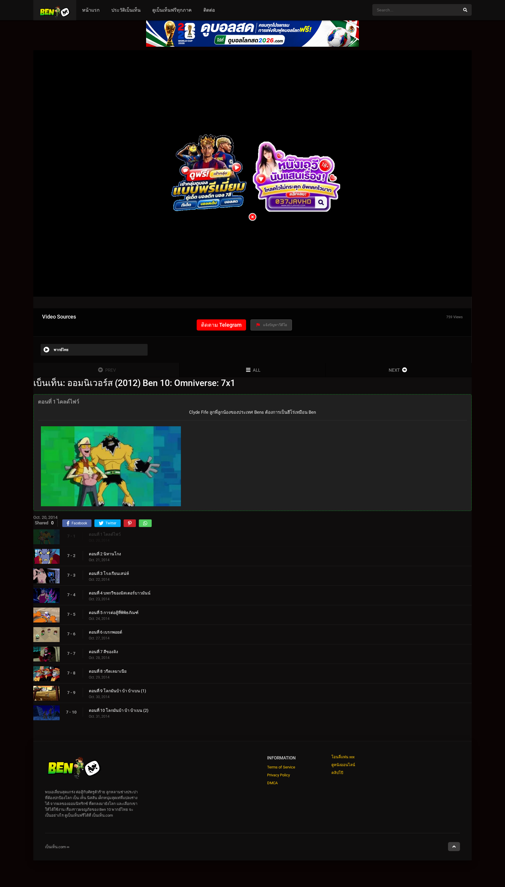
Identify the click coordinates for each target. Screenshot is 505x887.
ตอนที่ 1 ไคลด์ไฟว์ (105, 534)
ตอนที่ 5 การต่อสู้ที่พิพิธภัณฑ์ (114, 612)
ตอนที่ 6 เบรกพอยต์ (105, 632)
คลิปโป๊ (337, 773)
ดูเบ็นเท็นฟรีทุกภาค (172, 10)
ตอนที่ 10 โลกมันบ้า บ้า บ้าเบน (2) (118, 710)
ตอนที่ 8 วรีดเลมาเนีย (108, 671)
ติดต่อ (209, 10)
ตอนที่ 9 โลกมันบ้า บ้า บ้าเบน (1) (117, 690)
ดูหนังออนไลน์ (343, 765)
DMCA (272, 783)
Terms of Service (281, 767)
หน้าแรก (91, 10)
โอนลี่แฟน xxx (342, 757)
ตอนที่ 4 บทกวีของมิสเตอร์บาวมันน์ (120, 593)
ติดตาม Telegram (221, 325)
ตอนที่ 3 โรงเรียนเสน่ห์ (109, 573)
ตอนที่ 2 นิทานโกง (105, 554)
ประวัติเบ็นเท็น (126, 10)
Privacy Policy (278, 775)
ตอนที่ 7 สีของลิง (103, 651)
